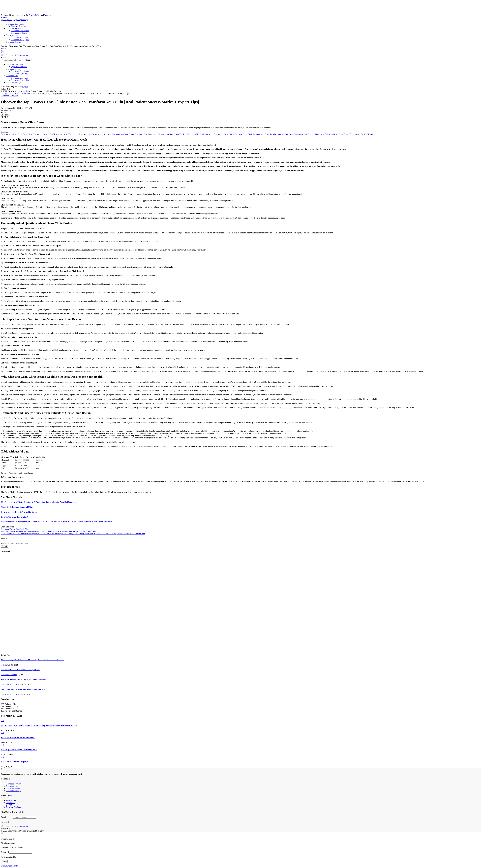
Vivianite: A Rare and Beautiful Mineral (18, 507)
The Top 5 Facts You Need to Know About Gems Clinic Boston (204, 134)
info (16, 96)
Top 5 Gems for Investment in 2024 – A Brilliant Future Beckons (23, 679)
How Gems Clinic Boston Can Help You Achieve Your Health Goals (55, 134)
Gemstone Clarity (8, 96)
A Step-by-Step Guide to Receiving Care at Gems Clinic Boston (109, 134)
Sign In (25, 87)
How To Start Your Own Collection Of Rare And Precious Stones (23, 689)
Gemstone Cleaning (9, 675)
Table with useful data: (358, 134)
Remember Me (10, 857)
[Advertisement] (21, 7)
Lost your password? (9, 866)
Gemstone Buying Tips (10, 684)
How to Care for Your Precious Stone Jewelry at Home (20, 670)
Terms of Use (49, 15)
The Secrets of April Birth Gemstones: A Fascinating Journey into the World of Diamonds (39, 502)
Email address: (7, 817)
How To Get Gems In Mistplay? (14, 517)
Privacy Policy (34, 15)
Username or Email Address (12, 847)
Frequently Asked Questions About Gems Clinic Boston (157, 134)
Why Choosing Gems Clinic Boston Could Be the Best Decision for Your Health (262, 134)
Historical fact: (373, 134)
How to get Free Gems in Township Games (19, 512)
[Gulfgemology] (14, 20)
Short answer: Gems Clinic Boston (14, 134)
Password (5, 852)
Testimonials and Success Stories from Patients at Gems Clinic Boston (321, 134)
